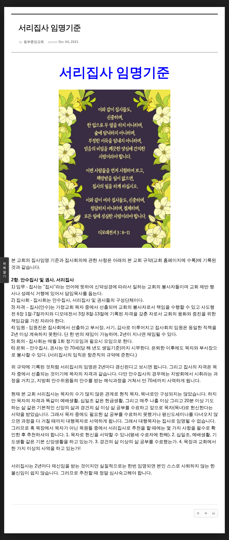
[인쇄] (214, 513)
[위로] (198, 513)
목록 (4, 270)
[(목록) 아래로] (206, 513)
